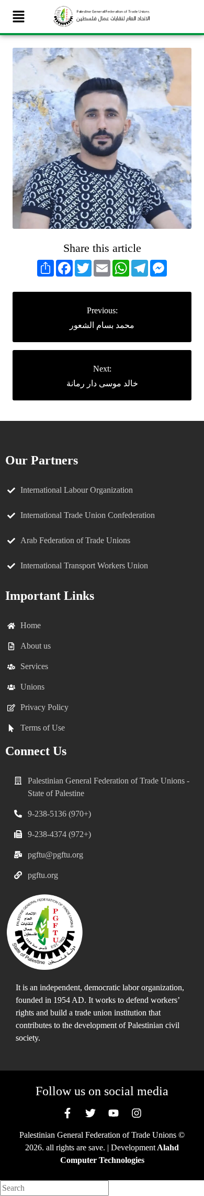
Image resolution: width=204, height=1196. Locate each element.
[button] (18, 16)
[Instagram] (136, 1113)
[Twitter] (90, 1113)
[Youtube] (113, 1113)
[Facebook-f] (67, 1113)
